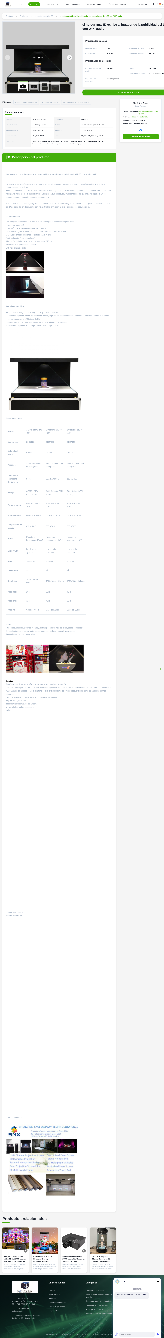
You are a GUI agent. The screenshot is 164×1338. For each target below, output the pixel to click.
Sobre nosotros (52, 4)
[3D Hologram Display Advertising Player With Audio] (39, 57)
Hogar (20, 4)
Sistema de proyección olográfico (98, 1301)
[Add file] (116, 1334)
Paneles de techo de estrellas (97, 1305)
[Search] (153, 4)
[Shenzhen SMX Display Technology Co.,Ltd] (8, 4)
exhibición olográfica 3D (95, 1309)
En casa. (52, 1290)
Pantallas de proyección (95, 1290)
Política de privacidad (57, 1307)
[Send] (158, 1334)
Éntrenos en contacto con (119, 4)
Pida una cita (142, 4)
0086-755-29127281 (140, 117)
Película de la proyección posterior (99, 1313)
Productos (34, 4)
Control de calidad (94, 4)
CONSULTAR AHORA (140, 137)
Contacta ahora (15, 1269)
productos (52, 1298)
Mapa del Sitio (54, 1311)
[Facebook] (160, 669)
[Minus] (158, 1281)
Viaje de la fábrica (72, 4)
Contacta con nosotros (57, 1302)
